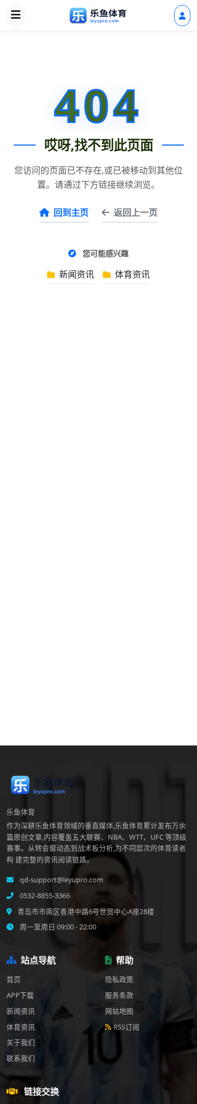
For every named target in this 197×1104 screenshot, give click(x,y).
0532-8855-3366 (44, 895)
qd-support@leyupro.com (60, 880)
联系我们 (21, 1058)
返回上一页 (136, 212)
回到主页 (71, 212)
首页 (14, 979)
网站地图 (119, 1011)
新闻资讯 (75, 274)
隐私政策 (119, 979)
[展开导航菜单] (16, 15)
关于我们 (21, 1042)
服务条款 (119, 995)
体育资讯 (131, 274)
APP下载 (20, 995)
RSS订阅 (126, 1027)
